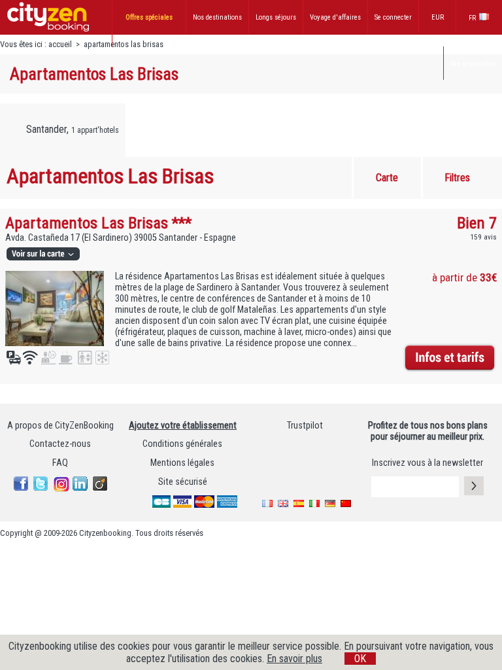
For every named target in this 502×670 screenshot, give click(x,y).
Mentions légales (182, 462)
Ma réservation (472, 64)
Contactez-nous (60, 444)
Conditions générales (182, 444)
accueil (60, 44)
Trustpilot (305, 425)
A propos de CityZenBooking (60, 425)
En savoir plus (294, 658)
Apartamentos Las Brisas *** (98, 222)
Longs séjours (276, 17)
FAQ (60, 462)
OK (360, 658)
